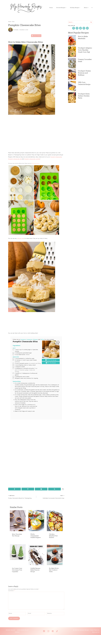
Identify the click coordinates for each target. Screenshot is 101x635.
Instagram (29, 339)
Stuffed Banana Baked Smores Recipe (35, 569)
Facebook (23, 339)
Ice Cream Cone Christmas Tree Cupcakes (17, 569)
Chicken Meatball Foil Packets (53, 535)
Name (10, 613)
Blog (13, 21)
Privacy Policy (10, 630)
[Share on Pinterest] (28, 489)
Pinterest (35, 339)
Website (49, 613)
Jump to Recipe (37, 35)
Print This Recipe (51, 360)
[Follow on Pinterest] (73, 28)
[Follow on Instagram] (84, 28)
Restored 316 (95, 632)
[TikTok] (57, 631)
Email (29, 613)
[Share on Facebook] (14, 489)
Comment (11, 590)
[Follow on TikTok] (80, 28)
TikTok (42, 339)
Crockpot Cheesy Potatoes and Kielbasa (84, 73)
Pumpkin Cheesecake (56, 157)
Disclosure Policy (35, 163)
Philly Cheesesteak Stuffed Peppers (36, 535)
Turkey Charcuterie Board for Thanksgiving (19, 497)
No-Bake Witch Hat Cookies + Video (54, 569)
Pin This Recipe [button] (51, 362)
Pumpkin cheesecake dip (15, 159)
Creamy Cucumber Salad (85, 60)
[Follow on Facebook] (77, 28)
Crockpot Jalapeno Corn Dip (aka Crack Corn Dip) (85, 50)
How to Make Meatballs (83, 37)
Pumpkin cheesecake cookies (32, 159)
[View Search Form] (92, 7)
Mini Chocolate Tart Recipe (17, 535)
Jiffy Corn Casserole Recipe (84, 83)
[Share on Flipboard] (41, 489)
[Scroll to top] (98, 630)
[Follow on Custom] (87, 28)
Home (51, 7)
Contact (17, 632)
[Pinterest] (53, 631)
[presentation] (18, 520)
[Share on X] (54, 489)
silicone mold (20, 238)
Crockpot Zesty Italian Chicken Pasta (84, 96)
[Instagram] (48, 631)
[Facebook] (44, 631)
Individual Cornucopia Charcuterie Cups (53, 497)
